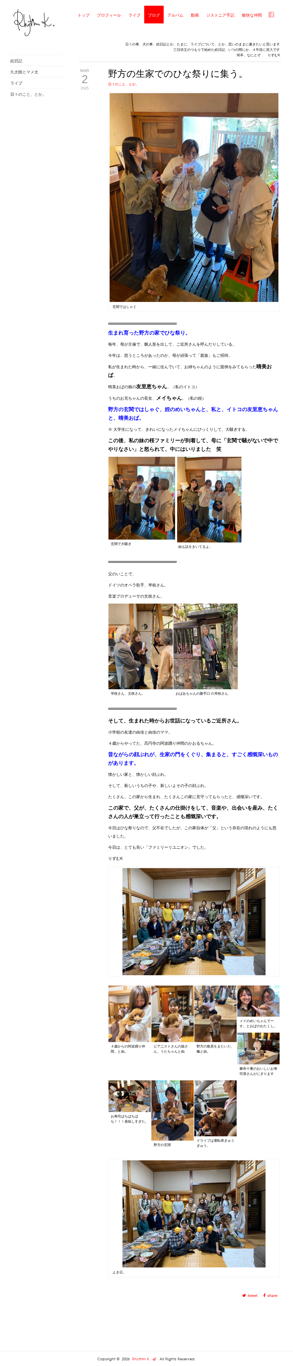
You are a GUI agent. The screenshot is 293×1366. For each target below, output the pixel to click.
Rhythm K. (142, 1359)
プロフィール (109, 15)
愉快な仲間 (252, 15)
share (272, 1295)
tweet (253, 1295)
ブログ (154, 15)
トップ (84, 15)
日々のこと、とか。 (28, 94)
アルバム (175, 15)
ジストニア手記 (220, 15)
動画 (195, 15)
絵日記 (16, 60)
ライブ (134, 15)
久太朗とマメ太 (24, 72)
